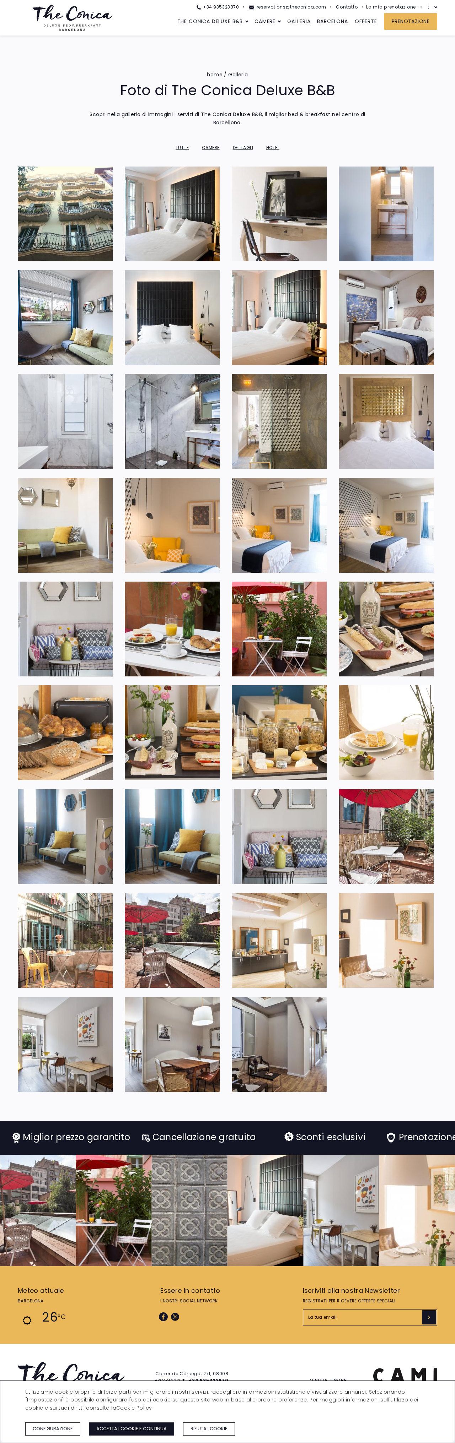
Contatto (347, 7)
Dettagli (243, 148)
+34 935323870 (220, 7)
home (215, 74)
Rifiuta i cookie (209, 1428)
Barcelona (332, 21)
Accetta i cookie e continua (131, 1428)
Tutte (182, 148)
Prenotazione (410, 21)
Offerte (366, 21)
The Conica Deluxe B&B (210, 21)
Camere (265, 21)
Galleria (299, 21)
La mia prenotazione (391, 7)
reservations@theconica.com (290, 7)
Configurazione (53, 1428)
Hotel (272, 148)
